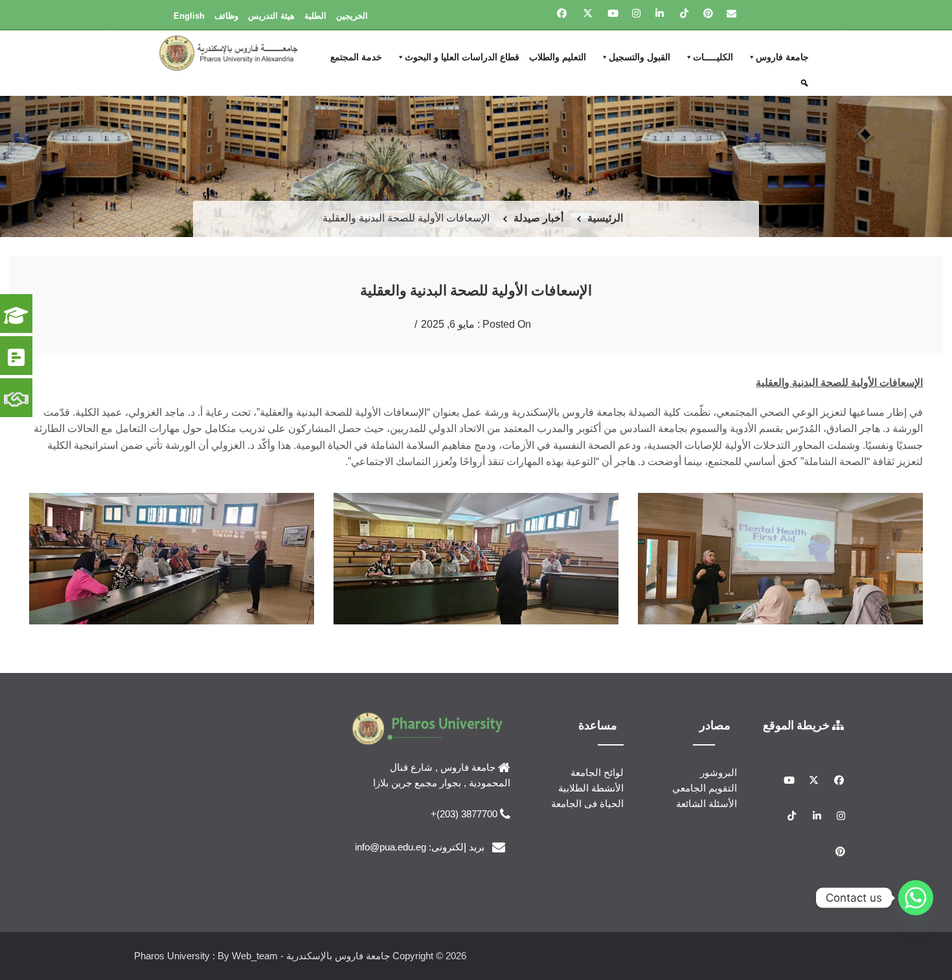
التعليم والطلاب (557, 57)
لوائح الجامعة (597, 772)
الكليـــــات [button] (713, 57)
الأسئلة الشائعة (706, 803)
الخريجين (352, 16)
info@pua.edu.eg (390, 846)
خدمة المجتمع (356, 57)
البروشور (718, 772)
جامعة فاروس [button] (782, 57)
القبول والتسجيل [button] (639, 57)
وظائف (226, 16)
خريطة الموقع (797, 725)
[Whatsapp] (915, 897)
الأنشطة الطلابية (591, 787)
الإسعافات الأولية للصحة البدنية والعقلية (476, 289)
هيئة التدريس (271, 16)
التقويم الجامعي (704, 787)
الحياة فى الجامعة (587, 803)
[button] (806, 83)
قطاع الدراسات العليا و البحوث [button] (462, 57)
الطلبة (315, 16)
